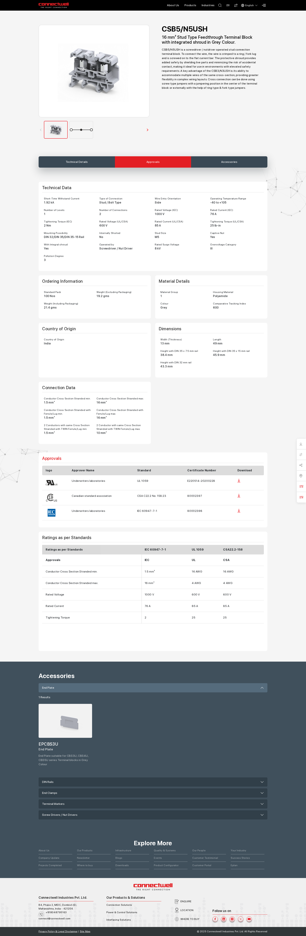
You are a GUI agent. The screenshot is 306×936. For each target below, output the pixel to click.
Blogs (118, 857)
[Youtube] (249, 919)
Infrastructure (123, 850)
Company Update (49, 857)
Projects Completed (50, 865)
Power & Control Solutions (121, 912)
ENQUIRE (186, 901)
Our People (199, 850)
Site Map (85, 931)
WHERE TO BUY (190, 919)
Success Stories (240, 857)
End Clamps (49, 793)
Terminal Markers (53, 804)
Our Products (84, 850)
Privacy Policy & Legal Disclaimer (58, 931)
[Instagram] (232, 919)
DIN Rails (47, 782)
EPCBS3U (48, 744)
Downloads (122, 865)
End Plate (48, 687)
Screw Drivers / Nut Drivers (59, 814)
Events (158, 857)
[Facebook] (215, 919)
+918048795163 (56, 912)
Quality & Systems (165, 850)
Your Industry (238, 850)
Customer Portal (201, 865)
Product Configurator (166, 865)
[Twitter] (240, 919)
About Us (173, 5)
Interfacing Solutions (118, 919)
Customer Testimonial (205, 857)
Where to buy (85, 865)
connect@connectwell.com (54, 918)
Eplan (234, 865)
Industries (208, 5)
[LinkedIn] (223, 919)
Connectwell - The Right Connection (54, 5)
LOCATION (187, 910)
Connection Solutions (119, 904)
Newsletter (83, 857)
